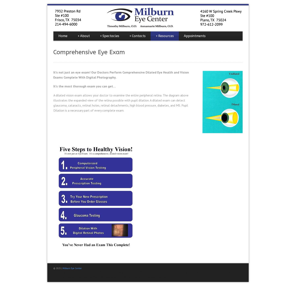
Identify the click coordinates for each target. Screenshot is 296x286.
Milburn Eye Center (72, 268)
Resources (165, 36)
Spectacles (109, 36)
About (84, 36)
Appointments (195, 36)
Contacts (137, 36)
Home (62, 36)
